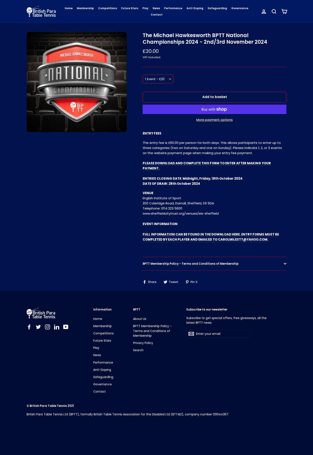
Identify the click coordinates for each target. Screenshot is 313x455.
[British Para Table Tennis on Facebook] (29, 326)
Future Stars (129, 8)
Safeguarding (217, 8)
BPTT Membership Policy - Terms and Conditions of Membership (190, 264)
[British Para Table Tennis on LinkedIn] (56, 326)
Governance (239, 8)
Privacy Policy (143, 343)
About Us (139, 319)
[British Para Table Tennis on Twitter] (38, 326)
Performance (173, 8)
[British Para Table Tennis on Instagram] (47, 326)
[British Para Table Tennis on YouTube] (65, 326)
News (156, 8)
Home (69, 8)
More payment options (214, 119)
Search (138, 350)
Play (145, 8)
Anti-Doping (195, 8)
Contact (156, 14)
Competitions (107, 8)
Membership (85, 8)
